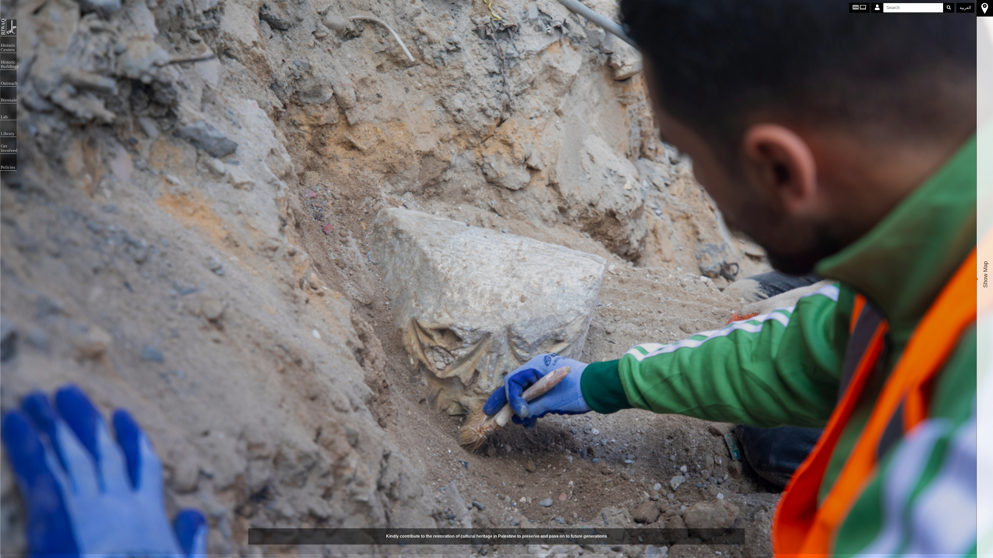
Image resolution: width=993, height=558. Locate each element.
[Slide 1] (496, 552)
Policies (8, 167)
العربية (965, 7)
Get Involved (9, 148)
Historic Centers (8, 47)
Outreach (9, 83)
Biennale (9, 100)
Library (7, 133)
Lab (4, 116)
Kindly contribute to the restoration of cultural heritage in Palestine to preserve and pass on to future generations (496, 536)
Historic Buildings (9, 64)
